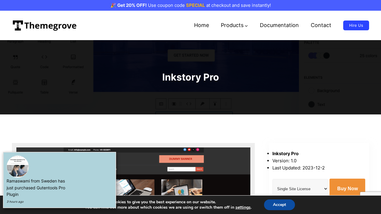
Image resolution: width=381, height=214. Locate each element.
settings (243, 207)
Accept (279, 204)
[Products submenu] (246, 25)
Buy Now (347, 188)
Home (201, 25)
